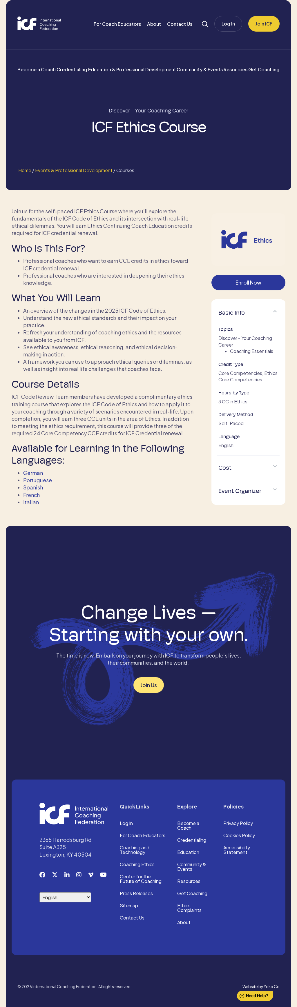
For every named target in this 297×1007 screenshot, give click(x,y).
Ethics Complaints (189, 908)
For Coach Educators (117, 24)
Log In (228, 24)
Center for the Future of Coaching (141, 879)
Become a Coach (36, 69)
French (31, 494)
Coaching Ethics (137, 864)
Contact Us (179, 24)
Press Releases (136, 893)
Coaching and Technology (134, 850)
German (33, 472)
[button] (274, 311)
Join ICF (264, 24)
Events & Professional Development (74, 170)
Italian (31, 502)
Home (24, 170)
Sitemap (129, 905)
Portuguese (37, 480)
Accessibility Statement (236, 850)
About (154, 24)
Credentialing (72, 69)
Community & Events (200, 69)
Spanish (33, 487)
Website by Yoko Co (261, 986)
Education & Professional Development (132, 69)
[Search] (204, 24)
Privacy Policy (238, 823)
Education (188, 852)
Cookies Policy (239, 835)
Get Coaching (264, 69)
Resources (235, 69)
